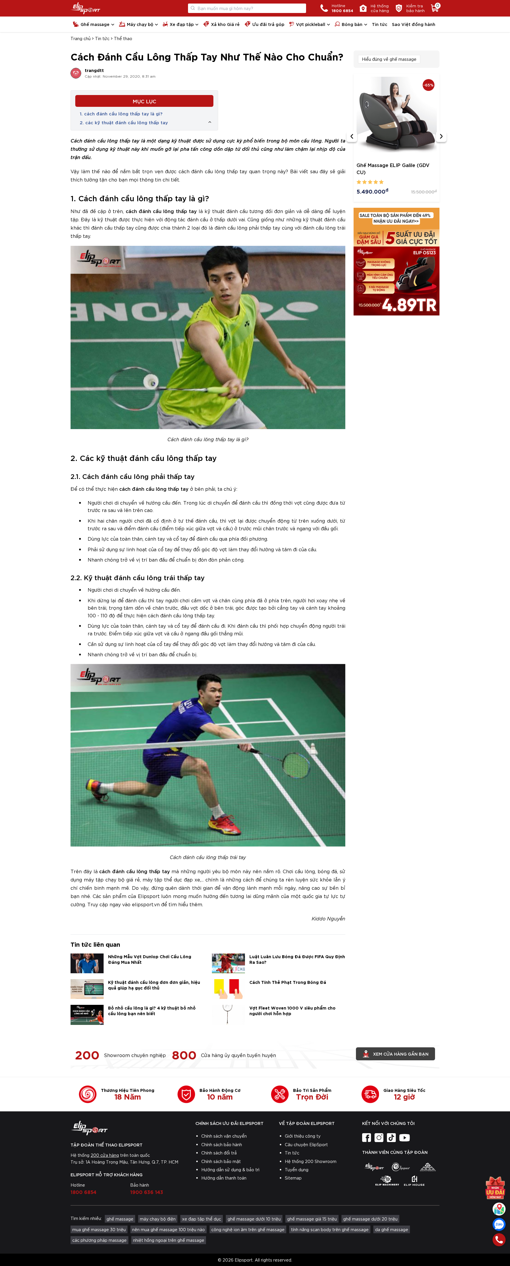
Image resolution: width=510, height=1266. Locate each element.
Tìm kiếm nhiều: (86, 1218)
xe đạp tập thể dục (201, 1218)
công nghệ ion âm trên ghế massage (248, 1229)
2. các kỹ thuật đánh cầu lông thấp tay (124, 122)
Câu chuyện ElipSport (306, 1144)
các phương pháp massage (99, 1240)
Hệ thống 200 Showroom (310, 1161)
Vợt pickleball (310, 24)
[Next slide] (441, 136)
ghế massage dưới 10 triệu (254, 1218)
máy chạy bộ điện (158, 1218)
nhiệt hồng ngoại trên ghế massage (168, 1240)
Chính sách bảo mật (221, 1161)
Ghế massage (95, 24)
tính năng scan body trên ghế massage (330, 1229)
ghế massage (120, 1218)
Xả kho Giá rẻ (225, 24)
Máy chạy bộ (140, 24)
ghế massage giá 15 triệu (312, 1218)
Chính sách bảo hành (221, 1144)
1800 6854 (84, 1191)
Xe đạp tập (182, 24)
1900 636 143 (146, 1191)
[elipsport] (373, 1167)
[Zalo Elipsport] (499, 1224)
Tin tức (379, 24)
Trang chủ (81, 38)
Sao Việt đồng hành (413, 24)
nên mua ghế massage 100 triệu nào (168, 1229)
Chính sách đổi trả (219, 1152)
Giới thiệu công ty (303, 1136)
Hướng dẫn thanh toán (223, 1177)
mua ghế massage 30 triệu (99, 1229)
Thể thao (123, 38)
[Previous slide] (351, 136)
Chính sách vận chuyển (224, 1136)
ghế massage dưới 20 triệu (370, 1218)
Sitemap (293, 1177)
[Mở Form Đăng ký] (495, 1188)
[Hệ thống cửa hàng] (499, 1209)
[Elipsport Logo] (85, 8)
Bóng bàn (352, 24)
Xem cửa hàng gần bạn (401, 1053)
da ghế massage (391, 1229)
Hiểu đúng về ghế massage (389, 59)
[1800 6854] (499, 1239)
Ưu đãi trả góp (268, 24)
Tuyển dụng (296, 1169)
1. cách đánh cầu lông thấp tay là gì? (121, 113)
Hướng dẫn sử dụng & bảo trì (230, 1169)
